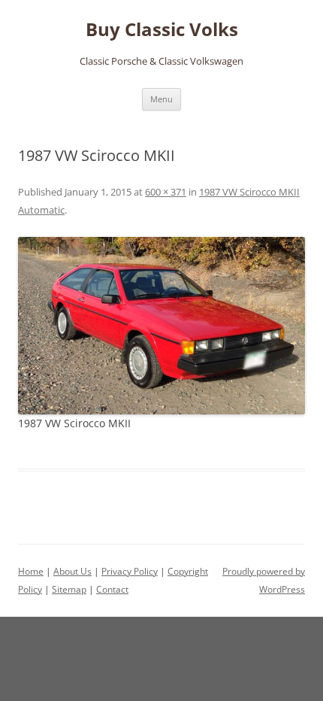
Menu (161, 99)
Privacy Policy (129, 571)
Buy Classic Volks (162, 29)
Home (31, 571)
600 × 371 (165, 192)
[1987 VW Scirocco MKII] (161, 325)
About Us (72, 571)
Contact (112, 589)
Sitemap (69, 589)
